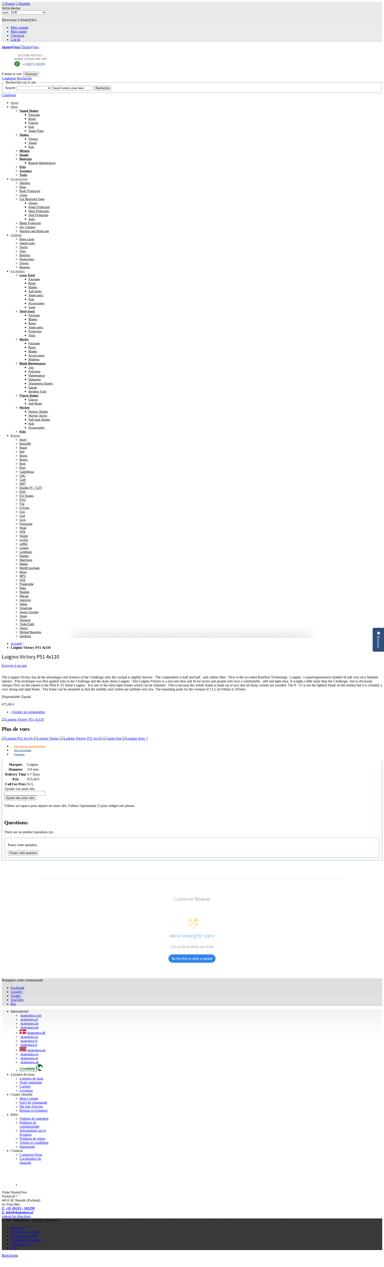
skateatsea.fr (29, 1041)
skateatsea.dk (36, 1033)
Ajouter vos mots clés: (19, 789)
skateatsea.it (28, 1045)
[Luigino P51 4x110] (17, 738)
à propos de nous (31, 1078)
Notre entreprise (31, 1082)
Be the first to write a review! (192, 958)
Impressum (27, 1146)
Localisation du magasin (30, 1161)
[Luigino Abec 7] (135, 738)
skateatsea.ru (29, 1054)
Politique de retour (32, 1138)
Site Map (17, 1228)
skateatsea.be (29, 1023)
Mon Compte (29, 1098)
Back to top (10, 1255)
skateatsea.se (29, 1058)
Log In (15, 39)
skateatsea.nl (29, 1019)
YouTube (17, 1000)
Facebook (17, 988)
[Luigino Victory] (46, 738)
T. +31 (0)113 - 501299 (18, 1208)
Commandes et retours (26, 1240)
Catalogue (9, 78)
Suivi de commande (33, 1102)
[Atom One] (112, 738)
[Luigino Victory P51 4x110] (23, 719)
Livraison (26, 1090)
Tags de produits (22, 750)
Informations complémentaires (30, 746)
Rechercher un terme (25, 1232)
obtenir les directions (16, 1216)
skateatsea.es (29, 1037)
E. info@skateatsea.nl (17, 1212)
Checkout (17, 35)
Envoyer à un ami (14, 665)
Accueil (16, 643)
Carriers (25, 1086)
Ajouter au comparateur (28, 712)
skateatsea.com (30, 1015)
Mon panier (19, 31)
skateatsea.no (36, 1050)
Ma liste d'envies (31, 1106)
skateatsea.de (29, 1027)
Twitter (16, 996)
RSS (14, 1248)
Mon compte (19, 27)
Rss (13, 1004)
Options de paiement (34, 1118)
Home (14, 103)
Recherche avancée (24, 1236)
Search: (10, 88)
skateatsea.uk (29, 1062)
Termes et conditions (34, 1142)
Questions (19, 754)
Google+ (17, 992)
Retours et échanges (34, 1110)
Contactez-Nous (31, 1154)
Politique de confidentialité (29, 1124)
